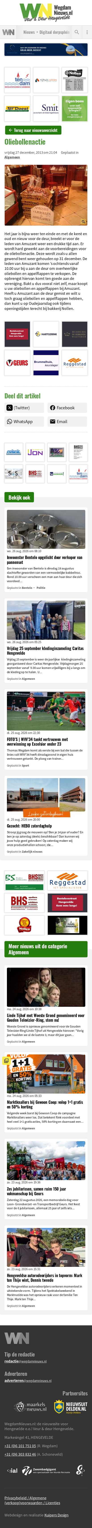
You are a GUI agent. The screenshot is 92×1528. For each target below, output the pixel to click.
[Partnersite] (30, 1406)
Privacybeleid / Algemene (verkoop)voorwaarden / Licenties (32, 1500)
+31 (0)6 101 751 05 (20, 1445)
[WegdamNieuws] (46, 13)
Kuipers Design (56, 1515)
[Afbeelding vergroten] (46, 195)
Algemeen (12, 157)
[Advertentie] (17, 80)
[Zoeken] (77, 32)
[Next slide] (84, 1470)
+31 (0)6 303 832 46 (20, 1454)
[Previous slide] (8, 1470)
